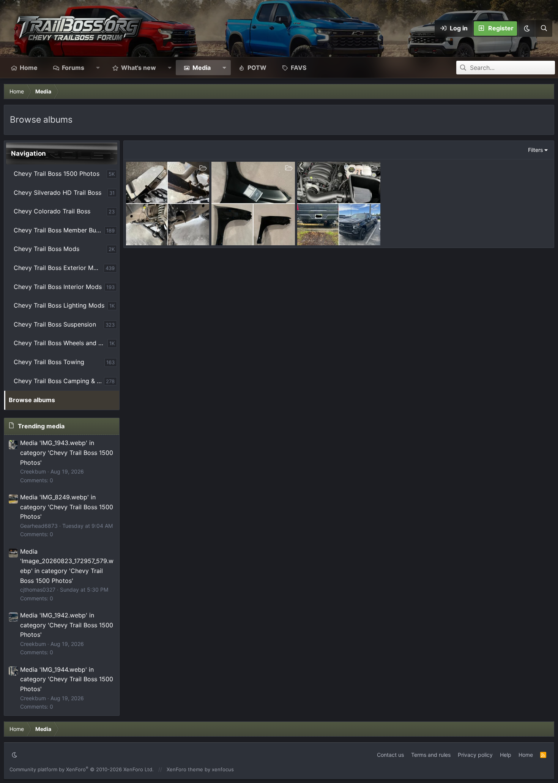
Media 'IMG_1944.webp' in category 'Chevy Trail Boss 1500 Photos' (66, 679)
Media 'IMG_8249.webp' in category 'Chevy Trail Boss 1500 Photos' (66, 506)
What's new (138, 67)
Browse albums (32, 400)
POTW (256, 67)
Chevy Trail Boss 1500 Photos (56, 173)
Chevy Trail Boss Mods (46, 249)
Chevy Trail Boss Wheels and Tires (60, 343)
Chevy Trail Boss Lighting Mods (59, 305)
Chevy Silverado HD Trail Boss (57, 192)
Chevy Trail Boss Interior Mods (58, 286)
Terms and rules (431, 754)
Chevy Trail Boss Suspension (55, 324)
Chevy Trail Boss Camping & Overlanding (59, 381)
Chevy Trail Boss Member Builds (59, 230)
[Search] (543, 28)
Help (505, 754)
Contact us (390, 754)
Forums (73, 67)
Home (29, 67)
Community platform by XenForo (81, 769)
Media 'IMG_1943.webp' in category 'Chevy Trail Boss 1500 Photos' (66, 452)
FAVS (298, 67)
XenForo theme (185, 769)
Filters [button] (535, 150)
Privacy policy (475, 754)
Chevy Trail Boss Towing (49, 362)
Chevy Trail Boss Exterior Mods (59, 268)
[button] (526, 28)
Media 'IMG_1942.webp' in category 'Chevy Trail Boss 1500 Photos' (66, 624)
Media (201, 67)
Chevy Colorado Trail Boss (52, 211)
